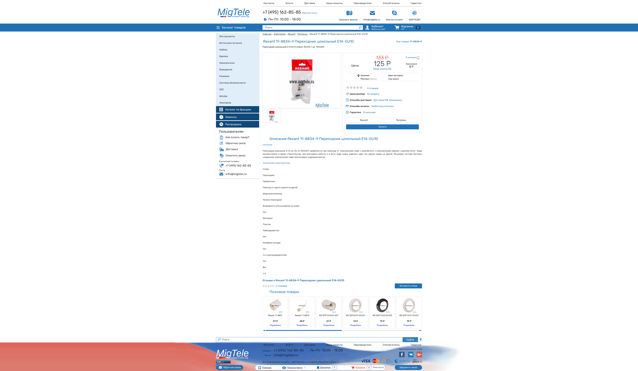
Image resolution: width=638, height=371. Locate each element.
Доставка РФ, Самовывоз (387, 100)
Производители (363, 3)
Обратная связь (309, 13)
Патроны (302, 34)
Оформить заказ (408, 367)
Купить (382, 126)
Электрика (279, 34)
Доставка (309, 3)
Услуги (289, 3)
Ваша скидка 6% (382, 68)
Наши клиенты (334, 3)
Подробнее (275, 325)
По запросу (373, 94)
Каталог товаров (234, 27)
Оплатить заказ (235, 155)
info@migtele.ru (236, 174)
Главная (267, 34)
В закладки (411, 57)
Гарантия (416, 3)
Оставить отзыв (408, 285)
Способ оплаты (391, 3)
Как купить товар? (237, 137)
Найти (410, 339)
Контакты (269, 3)
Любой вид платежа (382, 106)
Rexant (291, 34)
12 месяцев (369, 112)
